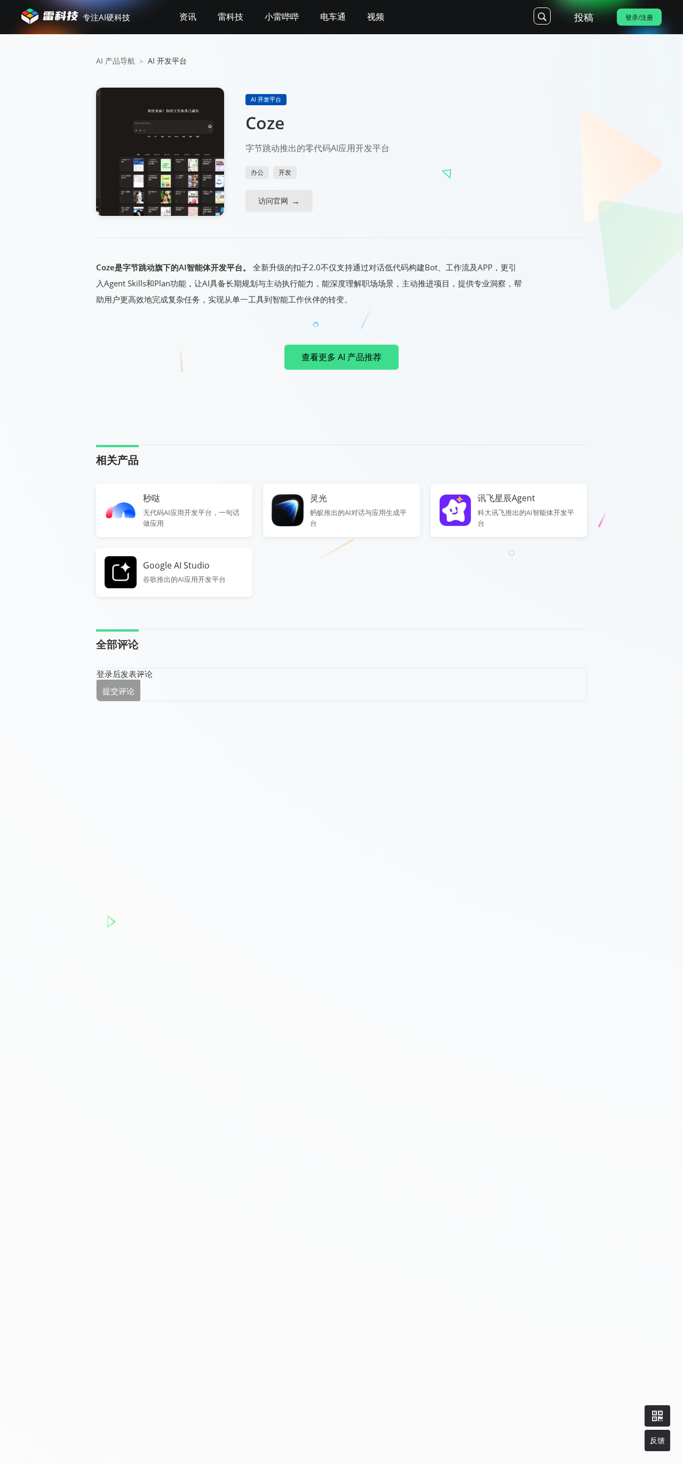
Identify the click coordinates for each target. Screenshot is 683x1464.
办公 (257, 172)
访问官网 (273, 201)
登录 (105, 673)
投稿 (583, 17)
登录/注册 (639, 17)
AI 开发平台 (167, 61)
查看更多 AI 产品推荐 (341, 357)
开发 (285, 172)
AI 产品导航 (115, 61)
